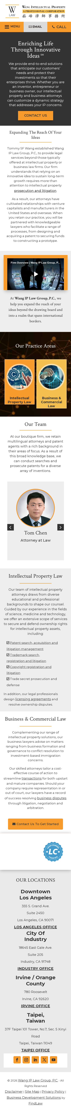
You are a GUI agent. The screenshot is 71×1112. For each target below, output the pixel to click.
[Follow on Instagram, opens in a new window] (26, 1059)
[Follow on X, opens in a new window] (44, 1059)
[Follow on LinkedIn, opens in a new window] (35, 1059)
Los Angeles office (35, 927)
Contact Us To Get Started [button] (38, 824)
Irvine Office (35, 1006)
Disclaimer (14, 1092)
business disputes (51, 798)
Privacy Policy (53, 1092)
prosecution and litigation (35, 191)
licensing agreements (33, 699)
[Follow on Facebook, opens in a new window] (17, 1059)
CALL (61, 27)
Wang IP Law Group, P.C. (38, 1080)
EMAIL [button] (37, 26)
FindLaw (36, 1103)
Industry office (35, 968)
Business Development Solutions (34, 1098)
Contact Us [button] (35, 116)
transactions (32, 778)
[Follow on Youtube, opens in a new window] (53, 1059)
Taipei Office (35, 1050)
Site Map (32, 1092)
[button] (11, 27)
